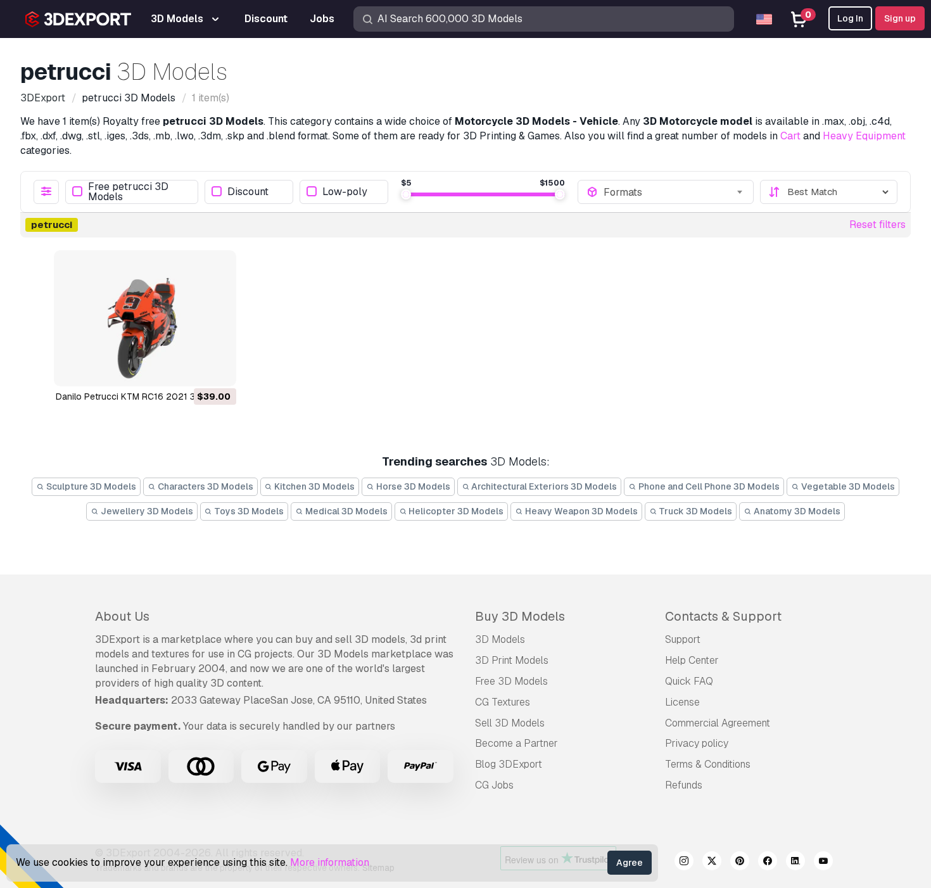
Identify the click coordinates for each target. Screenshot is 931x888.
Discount (248, 191)
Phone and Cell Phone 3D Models (708, 486)
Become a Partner (516, 743)
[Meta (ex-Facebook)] (767, 862)
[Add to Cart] (191, 368)
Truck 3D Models (694, 511)
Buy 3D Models (520, 616)
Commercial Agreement (717, 723)
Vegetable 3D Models (847, 486)
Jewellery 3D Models (146, 511)
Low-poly (344, 191)
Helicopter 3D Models (455, 511)
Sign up (900, 18)
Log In (850, 18)
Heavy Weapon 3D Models (580, 511)
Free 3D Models (511, 681)
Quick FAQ (689, 681)
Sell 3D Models (510, 723)
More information (329, 862)
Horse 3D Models (412, 486)
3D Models (500, 639)
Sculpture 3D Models (90, 486)
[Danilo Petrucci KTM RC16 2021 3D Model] (145, 318)
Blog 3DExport (508, 764)
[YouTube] (823, 862)
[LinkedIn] (795, 862)
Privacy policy (696, 743)
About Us (122, 616)
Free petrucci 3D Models (128, 192)
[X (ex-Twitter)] (712, 862)
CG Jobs (494, 785)
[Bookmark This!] (217, 368)
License (682, 702)
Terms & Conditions (707, 764)
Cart (790, 136)
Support (682, 639)
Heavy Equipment (864, 136)
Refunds (683, 785)
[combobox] (674, 192)
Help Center (692, 660)
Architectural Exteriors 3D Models (543, 486)
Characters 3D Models (204, 486)
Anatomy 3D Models (796, 511)
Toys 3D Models (248, 511)
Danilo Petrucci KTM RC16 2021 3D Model (142, 396)
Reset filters (877, 224)
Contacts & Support (723, 616)
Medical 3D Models (345, 511)
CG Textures (502, 702)
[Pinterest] (739, 862)
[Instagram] (684, 862)
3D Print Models (511, 660)
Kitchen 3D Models (313, 486)
